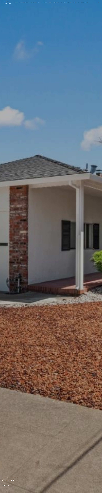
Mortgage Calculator (53, 2)
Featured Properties (24, 2)
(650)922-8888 (84, 2)
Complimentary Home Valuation (39, 2)
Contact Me (76, 2)
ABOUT (16, 2)
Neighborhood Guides (66, 2)
